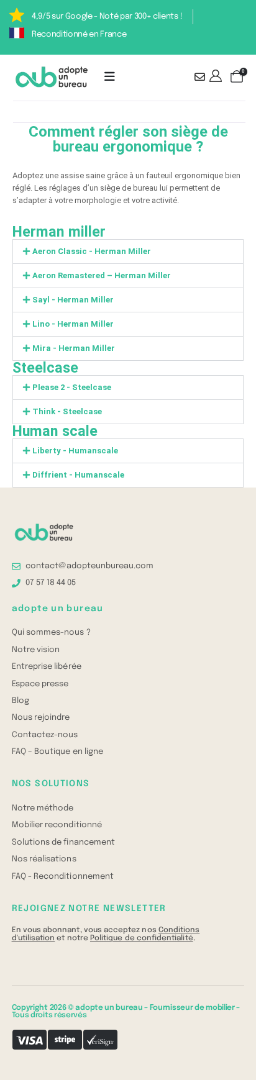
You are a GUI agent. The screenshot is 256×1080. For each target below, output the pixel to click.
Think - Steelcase (67, 411)
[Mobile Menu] (109, 77)
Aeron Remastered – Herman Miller (101, 275)
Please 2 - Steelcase (71, 387)
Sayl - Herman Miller (73, 299)
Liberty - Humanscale (75, 450)
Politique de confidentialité (141, 938)
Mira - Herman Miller (73, 348)
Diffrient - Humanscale (78, 474)
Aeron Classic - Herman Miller (91, 251)
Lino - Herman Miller (73, 324)
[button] (128, 251)
